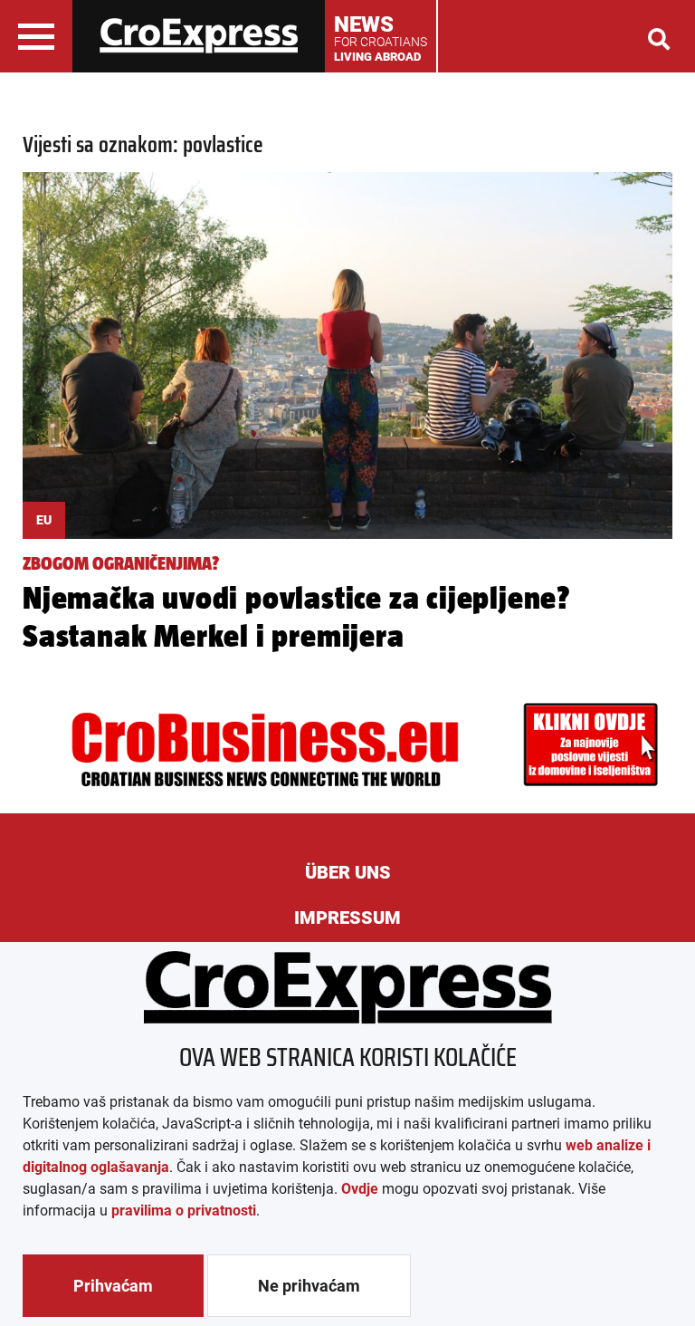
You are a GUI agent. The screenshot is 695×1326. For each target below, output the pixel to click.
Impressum (347, 917)
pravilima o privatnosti (183, 1210)
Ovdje (359, 1188)
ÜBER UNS (348, 872)
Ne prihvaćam (309, 1285)
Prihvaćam (113, 1285)
